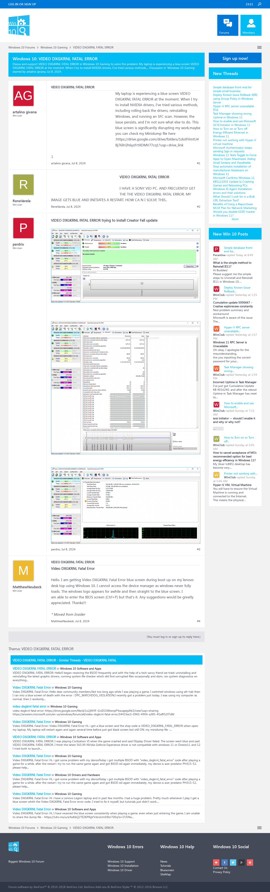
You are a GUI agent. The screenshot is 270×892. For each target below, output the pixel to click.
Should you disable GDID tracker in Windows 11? (234, 213)
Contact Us (220, 868)
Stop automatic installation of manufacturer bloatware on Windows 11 (232, 170)
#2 (198, 207)
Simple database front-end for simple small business (232, 89)
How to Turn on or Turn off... (239, 439)
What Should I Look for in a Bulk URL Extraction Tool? (234, 198)
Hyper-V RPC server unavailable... (237, 329)
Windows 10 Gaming (180, 68)
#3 (198, 549)
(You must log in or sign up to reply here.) (173, 637)
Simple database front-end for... (238, 249)
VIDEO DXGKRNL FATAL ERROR (34, 668)
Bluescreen (167, 870)
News (163, 861)
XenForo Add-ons (95, 887)
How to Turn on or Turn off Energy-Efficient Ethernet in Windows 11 (230, 132)
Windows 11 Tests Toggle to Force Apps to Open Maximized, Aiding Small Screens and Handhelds (234, 158)
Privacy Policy (221, 872)
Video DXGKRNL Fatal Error (32, 687)
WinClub (219, 295)
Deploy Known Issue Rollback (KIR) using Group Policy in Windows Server (235, 98)
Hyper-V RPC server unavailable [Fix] (233, 108)
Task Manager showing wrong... (238, 369)
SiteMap (165, 874)
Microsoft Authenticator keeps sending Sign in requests (232, 149)
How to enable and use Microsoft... (239, 405)
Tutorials (165, 866)
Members (249, 33)
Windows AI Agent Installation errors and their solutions (232, 191)
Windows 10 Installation (123, 866)
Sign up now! (235, 58)
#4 (198, 621)
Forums (224, 33)
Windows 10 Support (121, 861)
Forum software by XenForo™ (45, 887)
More (235, 219)
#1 (198, 163)
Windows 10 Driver (120, 870)
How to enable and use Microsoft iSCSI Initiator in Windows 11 (234, 123)
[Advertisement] (82, 117)
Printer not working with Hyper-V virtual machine (234, 142)
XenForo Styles (120, 887)
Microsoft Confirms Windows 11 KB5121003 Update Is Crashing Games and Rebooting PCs (234, 181)
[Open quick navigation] (259, 47)
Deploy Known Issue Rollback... (237, 289)
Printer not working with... (240, 473)
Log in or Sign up (22, 4)
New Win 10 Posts (230, 234)
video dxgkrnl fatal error (29, 706)
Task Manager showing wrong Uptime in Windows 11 (232, 115)
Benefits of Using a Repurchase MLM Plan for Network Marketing (235, 206)
